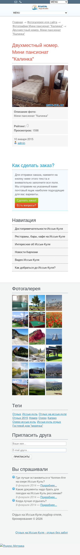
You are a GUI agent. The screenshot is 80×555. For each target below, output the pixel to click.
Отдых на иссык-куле (53, 414)
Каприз (52, 418)
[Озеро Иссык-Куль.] (54, 343)
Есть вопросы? (26, 205)
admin (21, 143)
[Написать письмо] (16, 2)
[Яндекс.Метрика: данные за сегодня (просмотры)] (12, 546)
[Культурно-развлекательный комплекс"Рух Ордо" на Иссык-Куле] (54, 360)
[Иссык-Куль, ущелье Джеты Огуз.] (37, 343)
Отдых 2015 (20, 418)
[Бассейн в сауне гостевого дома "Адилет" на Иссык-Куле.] (20, 310)
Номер (33, 418)
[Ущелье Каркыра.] (20, 343)
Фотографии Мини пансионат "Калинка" (37, 26)
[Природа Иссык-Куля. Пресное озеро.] (20, 377)
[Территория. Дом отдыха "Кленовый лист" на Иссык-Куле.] (20, 326)
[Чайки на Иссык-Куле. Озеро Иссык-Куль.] (54, 310)
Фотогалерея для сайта (42, 22)
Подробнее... (48, 485)
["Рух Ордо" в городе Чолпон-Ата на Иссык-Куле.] (37, 310)
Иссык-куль (30, 414)
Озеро (43, 418)
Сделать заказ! (26, 200)
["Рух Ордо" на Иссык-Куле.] (37, 377)
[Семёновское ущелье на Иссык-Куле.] (37, 360)
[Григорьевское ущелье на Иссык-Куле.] (54, 394)
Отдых (16, 414)
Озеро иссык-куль (24, 422)
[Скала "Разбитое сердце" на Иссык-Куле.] (20, 360)
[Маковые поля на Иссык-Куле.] (54, 326)
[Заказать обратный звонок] (20, 1)
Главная (17, 22)
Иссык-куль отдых (49, 422)
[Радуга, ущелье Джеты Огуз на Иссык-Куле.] (37, 394)
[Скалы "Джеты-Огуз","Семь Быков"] (20, 394)
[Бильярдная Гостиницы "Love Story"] (37, 326)
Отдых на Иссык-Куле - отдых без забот (41, 532)
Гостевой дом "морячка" (27, 425)
